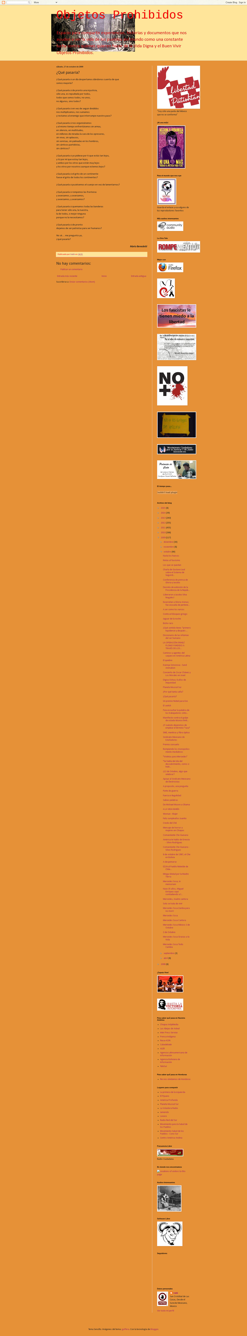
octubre (168, 552)
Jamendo (164, 1112)
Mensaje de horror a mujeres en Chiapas (173, 829)
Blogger (154, 1329)
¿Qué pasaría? (170, 696)
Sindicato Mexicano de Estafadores (174, 738)
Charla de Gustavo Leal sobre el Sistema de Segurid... (174, 572)
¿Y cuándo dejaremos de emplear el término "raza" (176, 726)
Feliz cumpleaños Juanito (175, 818)
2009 (163, 537)
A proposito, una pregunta (175, 786)
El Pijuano (164, 1096)
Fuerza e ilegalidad (172, 795)
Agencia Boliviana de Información (170, 1061)
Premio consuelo (171, 744)
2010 (163, 532)
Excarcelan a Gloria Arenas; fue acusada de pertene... (176, 603)
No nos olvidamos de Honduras (175, 1079)
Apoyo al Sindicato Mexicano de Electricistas (177, 780)
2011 (163, 527)
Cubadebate (166, 1044)
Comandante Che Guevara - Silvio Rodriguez (176, 848)
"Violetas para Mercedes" (175, 756)
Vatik (175, 1293)
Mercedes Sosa (170, 915)
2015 (163, 508)
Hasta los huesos (171, 556)
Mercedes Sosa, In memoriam (172, 883)
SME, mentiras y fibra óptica (176, 732)
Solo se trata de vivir (172, 903)
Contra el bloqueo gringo (175, 614)
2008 (163, 964)
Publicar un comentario (71, 269)
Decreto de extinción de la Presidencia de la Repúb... (176, 588)
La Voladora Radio (169, 1108)
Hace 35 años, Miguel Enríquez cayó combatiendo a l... (173, 892)
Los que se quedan (172, 565)
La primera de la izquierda (172, 1092)
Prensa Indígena (168, 1036)
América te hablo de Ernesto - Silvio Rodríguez (176, 841)
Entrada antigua (138, 276)
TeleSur (163, 1066)
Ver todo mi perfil (165, 1311)
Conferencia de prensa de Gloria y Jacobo (175, 581)
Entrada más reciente (67, 276)
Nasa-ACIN (165, 1040)
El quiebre (167, 660)
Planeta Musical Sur (172, 687)
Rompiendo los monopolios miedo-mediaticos (176, 750)
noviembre (169, 547)
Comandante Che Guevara (175, 835)
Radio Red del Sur (168, 1120)
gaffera (125, 1329)
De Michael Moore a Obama (176, 804)
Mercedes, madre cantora (175, 899)
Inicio (104, 276)
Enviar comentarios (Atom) (82, 282)
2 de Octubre (169, 932)
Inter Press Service (169, 1032)
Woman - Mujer (170, 814)
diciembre (169, 542)
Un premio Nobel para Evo (175, 701)
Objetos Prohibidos (119, 15)
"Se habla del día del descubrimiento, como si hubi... (176, 764)
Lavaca (163, 1116)
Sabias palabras (170, 800)
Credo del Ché (170, 823)
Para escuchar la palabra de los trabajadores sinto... (176, 711)
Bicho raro (168, 623)
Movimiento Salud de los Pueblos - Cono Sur (172, 1132)
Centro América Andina (171, 1138)
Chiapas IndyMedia (169, 1024)
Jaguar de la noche (172, 619)
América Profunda (169, 1100)
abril (166, 958)
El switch (167, 705)
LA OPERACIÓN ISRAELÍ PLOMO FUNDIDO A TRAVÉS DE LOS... (173, 645)
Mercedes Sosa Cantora (174, 920)
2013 (163, 518)
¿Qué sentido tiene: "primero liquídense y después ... (177, 629)
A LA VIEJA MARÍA (171, 809)
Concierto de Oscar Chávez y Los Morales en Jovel (177, 674)
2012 (163, 523)
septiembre (169, 953)
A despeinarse (170, 862)
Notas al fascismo (171, 560)
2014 (163, 513)
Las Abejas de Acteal (170, 1028)
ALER (162, 1048)
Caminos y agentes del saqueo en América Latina (176, 654)
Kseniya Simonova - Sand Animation (175, 666)
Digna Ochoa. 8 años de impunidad (174, 681)
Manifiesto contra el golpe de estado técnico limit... (176, 719)
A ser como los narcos (173, 609)
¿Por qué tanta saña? (173, 692)
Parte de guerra (170, 791)
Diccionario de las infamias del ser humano (176, 636)
